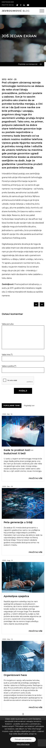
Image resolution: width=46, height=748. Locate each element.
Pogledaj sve (29, 405)
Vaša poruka (7, 324)
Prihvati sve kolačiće (23, 739)
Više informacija (23, 744)
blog (16, 11)
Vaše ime (7, 354)
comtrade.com (8, 2)
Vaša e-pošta (9, 366)
